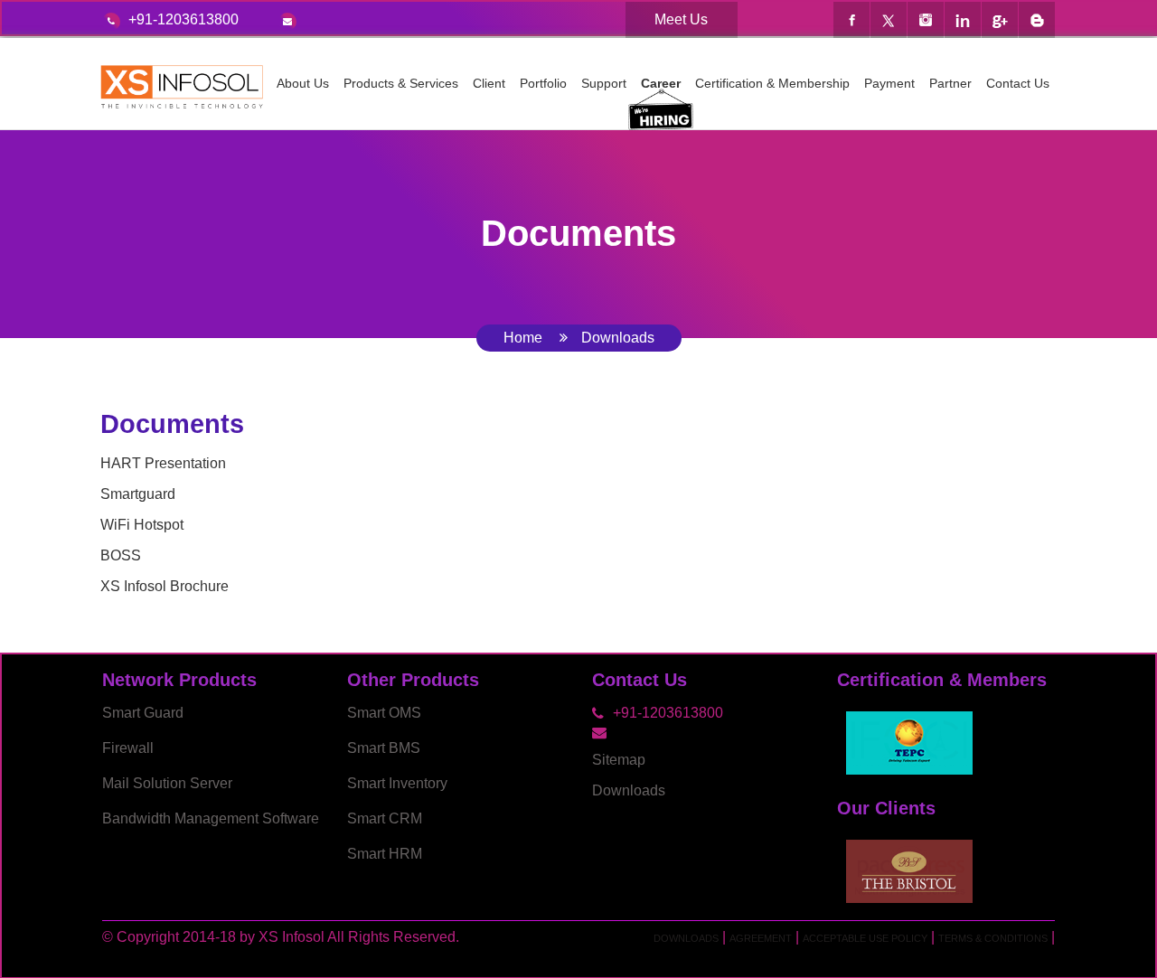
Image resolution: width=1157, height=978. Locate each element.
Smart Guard (142, 712)
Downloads (628, 790)
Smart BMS (383, 748)
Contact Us (1017, 83)
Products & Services (400, 83)
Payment (889, 83)
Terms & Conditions (993, 938)
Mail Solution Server (167, 783)
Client (489, 83)
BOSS (120, 555)
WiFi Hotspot (141, 524)
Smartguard (137, 494)
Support (603, 83)
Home (522, 337)
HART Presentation (163, 463)
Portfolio (543, 83)
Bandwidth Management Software (210, 818)
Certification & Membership (772, 83)
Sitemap (618, 759)
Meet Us (681, 19)
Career (661, 83)
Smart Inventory (397, 783)
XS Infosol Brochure (164, 586)
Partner (950, 83)
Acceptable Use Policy (865, 938)
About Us (303, 83)
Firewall (128, 748)
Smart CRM (384, 818)
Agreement (760, 938)
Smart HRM (384, 853)
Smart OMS (384, 712)
